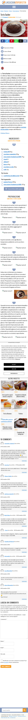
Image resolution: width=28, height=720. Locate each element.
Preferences (14, 373)
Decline (14, 368)
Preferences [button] (17, 359)
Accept (14, 364)
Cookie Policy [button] (11, 357)
